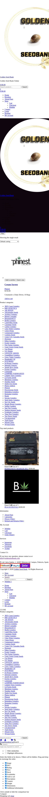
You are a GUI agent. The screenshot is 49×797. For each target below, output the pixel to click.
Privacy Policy (10, 519)
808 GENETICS (11, 308)
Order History (10, 535)
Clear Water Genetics (12, 329)
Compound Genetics (12, 333)
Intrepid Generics (11, 365)
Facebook (8, 546)
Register (7, 113)
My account (9, 115)
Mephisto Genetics (11, 380)
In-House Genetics (11, 363)
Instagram (8, 542)
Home (7, 95)
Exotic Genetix (10, 343)
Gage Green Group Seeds (14, 347)
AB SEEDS (9, 310)
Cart (10, 103)
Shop (6, 101)
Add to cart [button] (9, 299)
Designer (8, 339)
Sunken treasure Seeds (13, 410)
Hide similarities (13, 751)
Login (7, 111)
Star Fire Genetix (11, 408)
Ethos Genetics (10, 341)
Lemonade (8, 371)
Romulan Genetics (11, 394)
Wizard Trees (9, 422)
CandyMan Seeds (11, 323)
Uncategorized (10, 418)
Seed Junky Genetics (12, 400)
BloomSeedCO (10, 318)
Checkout (12, 105)
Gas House (9, 349)
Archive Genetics (11, 314)
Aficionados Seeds (11, 312)
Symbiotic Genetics (12, 412)
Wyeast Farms (10, 424)
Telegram (8, 544)
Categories (8, 517)
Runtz (7, 396)
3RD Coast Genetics (12, 306)
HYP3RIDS (9, 361)
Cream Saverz (11, 284)
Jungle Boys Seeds (11, 367)
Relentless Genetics (12, 392)
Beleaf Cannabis (10, 316)
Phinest (7, 289)
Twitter (7, 549)
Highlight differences (14, 753)
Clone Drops (9, 331)
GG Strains (9, 351)
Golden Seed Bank (7, 77)
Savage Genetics (11, 398)
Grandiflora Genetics (12, 355)
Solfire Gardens (10, 406)
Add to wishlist (10, 280)
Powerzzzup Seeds (11, 390)
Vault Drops (9, 420)
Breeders (8, 97)
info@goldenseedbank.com (10, 558)
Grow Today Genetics (13, 357)
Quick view (20, 280)
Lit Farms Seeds (10, 378)
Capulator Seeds (10, 325)
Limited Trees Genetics (13, 376)
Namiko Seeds (10, 382)
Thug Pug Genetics (11, 414)
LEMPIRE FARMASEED (14, 373)
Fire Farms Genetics (12, 345)
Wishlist (12, 107)
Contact (7, 109)
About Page (9, 99)
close (12, 796)
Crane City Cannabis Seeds (14, 337)
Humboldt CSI (10, 359)
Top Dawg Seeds (11, 416)
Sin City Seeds (10, 402)
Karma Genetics (10, 369)
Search (24, 87)
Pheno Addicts (10, 386)
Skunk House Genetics (13, 404)
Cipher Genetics (10, 327)
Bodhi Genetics (10, 321)
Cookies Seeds (10, 335)
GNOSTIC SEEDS (12, 353)
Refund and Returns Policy (14, 521)
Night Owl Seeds (11, 384)
